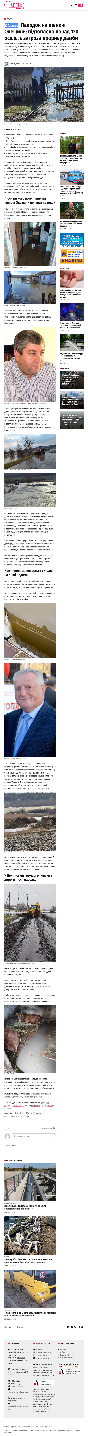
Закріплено (71, 5)
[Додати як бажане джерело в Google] (37, 1113)
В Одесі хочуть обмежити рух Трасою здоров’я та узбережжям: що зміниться (71, 356)
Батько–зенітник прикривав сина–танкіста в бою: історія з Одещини (71, 223)
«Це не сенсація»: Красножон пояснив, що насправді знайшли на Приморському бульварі (71, 400)
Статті (9, 19)
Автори (20, 1327)
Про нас (8, 1327)
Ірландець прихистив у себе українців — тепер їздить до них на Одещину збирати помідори (71, 159)
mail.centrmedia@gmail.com (18, 1392)
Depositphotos (65, 1355)
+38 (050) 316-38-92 (42, 1355)
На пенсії (63, 1349)
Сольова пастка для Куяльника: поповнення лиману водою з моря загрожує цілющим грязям (71, 419)
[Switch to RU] (80, 5)
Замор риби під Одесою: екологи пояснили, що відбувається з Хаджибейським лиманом (28, 1261)
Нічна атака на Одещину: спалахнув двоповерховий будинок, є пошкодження (70, 325)
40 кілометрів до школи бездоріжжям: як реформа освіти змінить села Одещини (30, 1314)
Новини (6, 1256)
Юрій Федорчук (15, 64)
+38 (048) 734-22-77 (17, 1386)
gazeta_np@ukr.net (42, 1358)
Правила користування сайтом (45, 1427)
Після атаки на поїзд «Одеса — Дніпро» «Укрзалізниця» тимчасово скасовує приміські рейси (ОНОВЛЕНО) (71, 190)
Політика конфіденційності (12, 1427)
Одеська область (15, 1116)
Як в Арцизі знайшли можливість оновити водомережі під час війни (25, 1207)
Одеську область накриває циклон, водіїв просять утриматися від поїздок (29, 1105)
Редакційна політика (28, 1427)
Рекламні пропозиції (43, 1352)
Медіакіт (39, 1349)
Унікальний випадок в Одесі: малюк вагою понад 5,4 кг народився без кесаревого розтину (71, 293)
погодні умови (25, 1116)
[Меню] (76, 5)
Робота (62, 1352)
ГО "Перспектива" (66, 1358)
